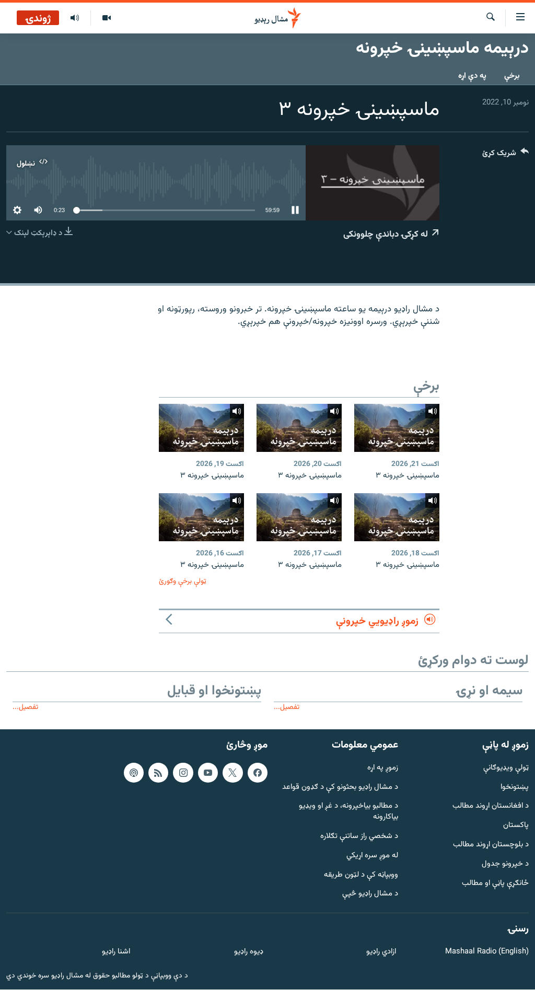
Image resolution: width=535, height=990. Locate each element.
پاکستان (516, 826)
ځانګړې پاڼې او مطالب (495, 883)
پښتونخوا (515, 787)
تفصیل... (286, 707)
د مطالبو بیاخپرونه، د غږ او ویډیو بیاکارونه (348, 812)
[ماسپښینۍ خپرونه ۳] (396, 428)
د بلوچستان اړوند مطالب (491, 845)
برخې (512, 76)
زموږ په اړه (382, 768)
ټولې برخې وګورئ (182, 581)
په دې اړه (472, 76)
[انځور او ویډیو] (106, 18)
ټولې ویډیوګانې (506, 768)
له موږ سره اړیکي (372, 856)
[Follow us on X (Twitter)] (232, 773)
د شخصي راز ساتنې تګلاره (359, 836)
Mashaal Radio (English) (487, 952)
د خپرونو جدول (505, 864)
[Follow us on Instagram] (183, 773)
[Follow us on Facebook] (258, 773)
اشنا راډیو (116, 952)
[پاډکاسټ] (134, 773)
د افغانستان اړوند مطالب (490, 806)
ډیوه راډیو (248, 952)
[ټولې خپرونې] (74, 18)
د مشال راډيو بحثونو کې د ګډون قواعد (340, 787)
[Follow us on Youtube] (208, 773)
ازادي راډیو (381, 952)
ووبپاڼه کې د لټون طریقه (361, 875)
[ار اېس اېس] (158, 773)
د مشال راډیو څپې (370, 894)
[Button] (505, 155)
